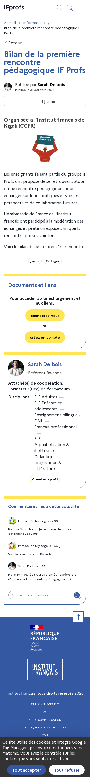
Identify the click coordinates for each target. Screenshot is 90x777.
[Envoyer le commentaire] (77, 595)
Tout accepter (26, 770)
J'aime (35, 261)
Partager (53, 261)
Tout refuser (67, 770)
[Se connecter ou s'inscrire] (59, 8)
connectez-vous (45, 315)
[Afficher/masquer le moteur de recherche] (70, 8)
